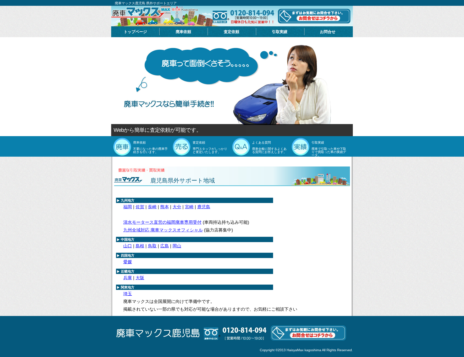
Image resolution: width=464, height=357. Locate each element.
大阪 (140, 277)
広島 (164, 246)
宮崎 (189, 206)
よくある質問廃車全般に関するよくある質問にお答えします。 (269, 147)
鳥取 (152, 246)
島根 (140, 246)
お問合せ (327, 32)
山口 (127, 246)
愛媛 (127, 261)
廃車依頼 (183, 32)
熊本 (164, 206)
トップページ (135, 32)
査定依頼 (231, 32)
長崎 (152, 206)
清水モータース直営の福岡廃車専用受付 (162, 222)
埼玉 (127, 293)
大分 (177, 206)
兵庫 (127, 277)
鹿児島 (203, 206)
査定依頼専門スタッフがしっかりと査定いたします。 (210, 147)
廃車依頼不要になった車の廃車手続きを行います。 (150, 147)
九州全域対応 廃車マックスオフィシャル (163, 230)
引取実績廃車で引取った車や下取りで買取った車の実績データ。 (329, 149)
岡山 (177, 246)
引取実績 (279, 32)
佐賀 (140, 206)
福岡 (127, 206)
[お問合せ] (231, 346)
